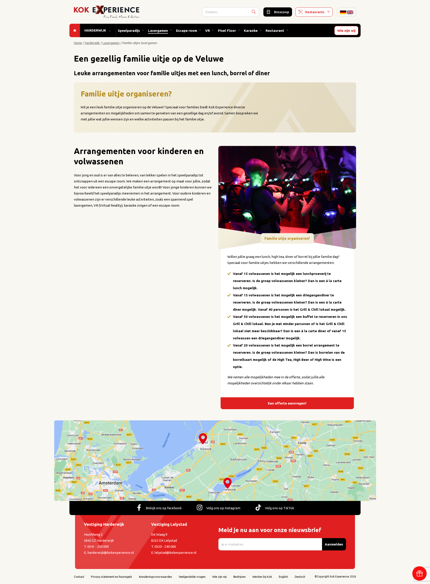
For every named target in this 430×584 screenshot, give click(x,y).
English (283, 576)
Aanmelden (334, 544)
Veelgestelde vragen (192, 576)
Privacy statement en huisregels (111, 576)
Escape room (186, 30)
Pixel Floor (227, 30)
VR (207, 30)
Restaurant (275, 30)
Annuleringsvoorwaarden (155, 576)
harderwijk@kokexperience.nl (110, 552)
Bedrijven (239, 576)
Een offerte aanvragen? (287, 403)
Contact (79, 576)
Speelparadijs (129, 30)
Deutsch (300, 576)
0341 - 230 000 (98, 546)
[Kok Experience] (106, 11)
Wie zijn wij (346, 30)
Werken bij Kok (262, 576)
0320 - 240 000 (165, 546)
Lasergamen (158, 30)
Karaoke (251, 30)
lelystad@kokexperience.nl (175, 552)
